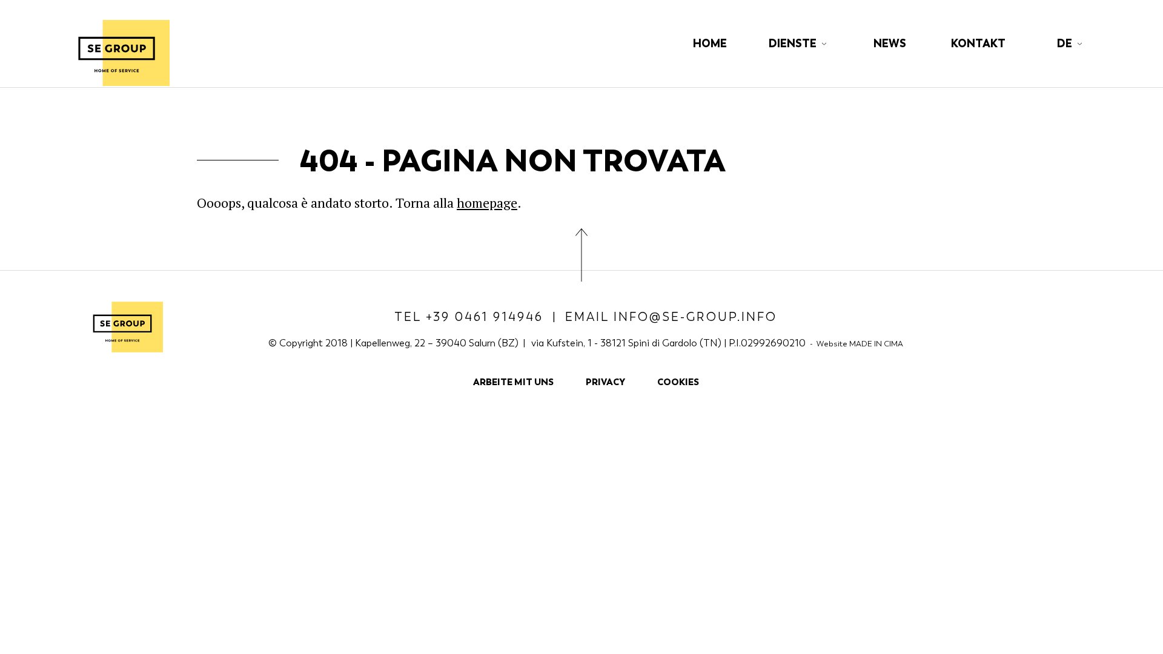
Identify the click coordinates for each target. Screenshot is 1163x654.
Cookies (678, 382)
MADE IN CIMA (876, 343)
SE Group (117, 52)
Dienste (793, 43)
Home (710, 43)
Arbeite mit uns (513, 382)
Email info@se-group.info (671, 317)
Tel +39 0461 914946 (468, 317)
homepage (487, 202)
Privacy (605, 382)
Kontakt (978, 43)
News (889, 43)
